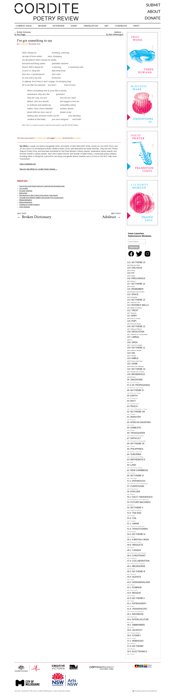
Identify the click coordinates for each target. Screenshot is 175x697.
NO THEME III (138, 571)
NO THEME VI (137, 475)
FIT (133, 273)
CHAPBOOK (121, 25)
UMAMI (135, 523)
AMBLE (134, 358)
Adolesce (117, 32)
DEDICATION (138, 332)
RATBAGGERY (139, 603)
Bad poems (23, 193)
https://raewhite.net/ (28, 164)
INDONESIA (137, 614)
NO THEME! (137, 646)
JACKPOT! (137, 630)
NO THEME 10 (138, 369)
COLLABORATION (141, 561)
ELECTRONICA (139, 651)
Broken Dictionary (24, 32)
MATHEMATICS (137, 459)
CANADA (136, 550)
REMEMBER (137, 289)
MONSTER (135, 417)
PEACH (134, 406)
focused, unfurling (25, 191)
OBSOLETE (137, 545)
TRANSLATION (90, 25)
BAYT (133, 401)
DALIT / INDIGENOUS (142, 497)
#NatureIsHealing (25, 200)
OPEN (134, 342)
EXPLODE (135, 491)
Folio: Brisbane (24, 207)
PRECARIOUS (138, 278)
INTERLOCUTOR (140, 619)
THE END (136, 513)
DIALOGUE (137, 268)
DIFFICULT (135, 438)
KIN (133, 353)
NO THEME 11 (138, 348)
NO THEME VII (137, 443)
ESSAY (74, 25)
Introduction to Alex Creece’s (38, 195)
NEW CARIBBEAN (139, 470)
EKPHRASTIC (139, 481)
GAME (135, 364)
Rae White (22, 44)
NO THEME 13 (138, 300)
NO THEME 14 (138, 284)
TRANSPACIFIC (139, 609)
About (154, 11)
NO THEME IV (138, 534)
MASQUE (136, 593)
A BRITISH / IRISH (140, 539)
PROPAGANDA (142, 385)
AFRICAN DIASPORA (140, 422)
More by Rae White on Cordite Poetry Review (39, 169)
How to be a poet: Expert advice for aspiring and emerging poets (42, 186)
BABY (134, 316)
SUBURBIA (135, 454)
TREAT (134, 310)
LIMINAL (136, 337)
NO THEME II (138, 598)
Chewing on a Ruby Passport (29, 204)
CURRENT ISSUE (24, 25)
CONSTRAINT (139, 556)
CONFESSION (137, 486)
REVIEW (42, 25)
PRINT (136, 25)
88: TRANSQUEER (41, 138)
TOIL (134, 518)
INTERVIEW (58, 25)
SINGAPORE (136, 380)
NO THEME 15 (138, 262)
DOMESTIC (135, 428)
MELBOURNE (138, 566)
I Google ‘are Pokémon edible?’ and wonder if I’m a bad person (41, 198)
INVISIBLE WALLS (140, 305)
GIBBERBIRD (138, 625)
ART (107, 25)
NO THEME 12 (138, 326)
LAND (133, 465)
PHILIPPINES (136, 449)
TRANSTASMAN (140, 529)
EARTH (134, 396)
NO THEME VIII (137, 412)
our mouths (23, 188)
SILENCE (136, 577)
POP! (133, 321)
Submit (153, 5)
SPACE (134, 294)
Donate (153, 18)
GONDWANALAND (141, 582)
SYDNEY (136, 635)
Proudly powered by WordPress (146, 691)
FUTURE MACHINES (140, 502)
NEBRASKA (138, 641)
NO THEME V (136, 507)
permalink (76, 138)
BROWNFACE (138, 374)
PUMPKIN (137, 587)
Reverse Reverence (25, 202)
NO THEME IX (137, 390)
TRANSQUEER (137, 433)
